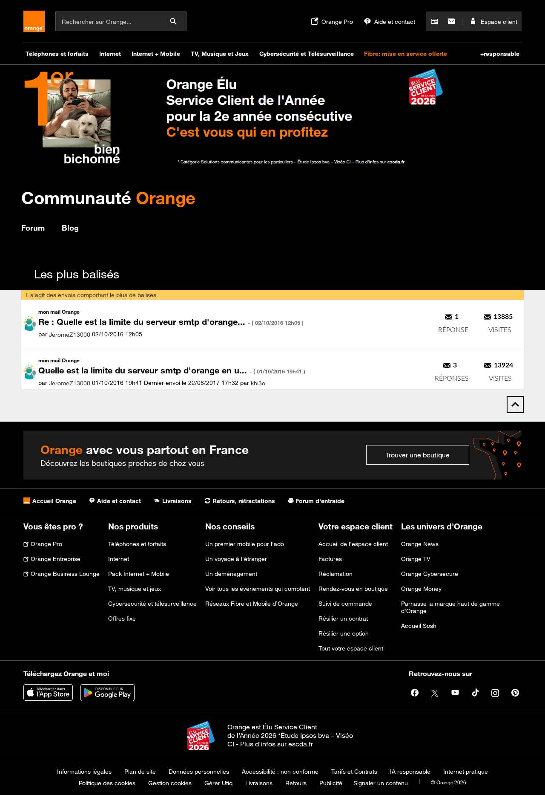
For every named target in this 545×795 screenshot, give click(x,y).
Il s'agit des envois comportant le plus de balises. (92, 295)
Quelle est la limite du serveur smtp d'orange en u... (171, 370)
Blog (70, 227)
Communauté (108, 197)
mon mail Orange (59, 311)
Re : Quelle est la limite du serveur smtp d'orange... (171, 321)
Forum (33, 227)
